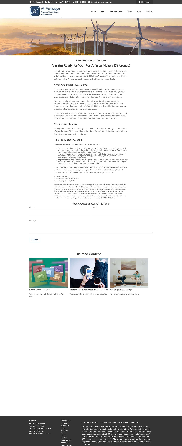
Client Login (145, 2)
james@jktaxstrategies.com (101, 2)
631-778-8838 (80, 2)
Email (94, 207)
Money (63, 435)
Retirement (65, 423)
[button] (93, 11)
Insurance (64, 431)
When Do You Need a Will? (39, 290)
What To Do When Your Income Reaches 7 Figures (89, 290)
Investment (65, 426)
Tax (62, 433)
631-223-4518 (38, 426)
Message (32, 221)
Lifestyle (64, 438)
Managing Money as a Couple (121, 290)
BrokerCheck (135, 422)
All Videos (64, 443)
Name (31, 207)
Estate (63, 428)
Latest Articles (66, 440)
